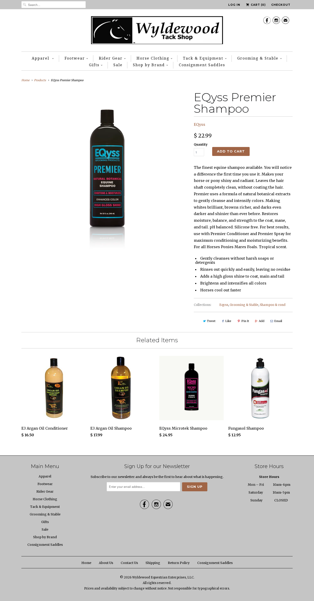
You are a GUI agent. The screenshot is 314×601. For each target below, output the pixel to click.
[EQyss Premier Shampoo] (105, 172)
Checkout (280, 4)
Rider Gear (111, 58)
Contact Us (129, 563)
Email (278, 321)
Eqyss (223, 305)
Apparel (41, 58)
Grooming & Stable (257, 58)
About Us (106, 563)
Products (40, 80)
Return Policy (179, 563)
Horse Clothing (153, 58)
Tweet (211, 321)
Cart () (258, 4)
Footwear (75, 58)
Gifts (94, 65)
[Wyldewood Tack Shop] (157, 31)
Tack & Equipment (203, 58)
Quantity (201, 145)
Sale (118, 65)
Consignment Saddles (202, 65)
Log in (234, 4)
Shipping (153, 563)
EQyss (199, 124)
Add (261, 321)
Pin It (245, 321)
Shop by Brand (149, 65)
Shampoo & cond (272, 305)
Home (86, 563)
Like (228, 321)
